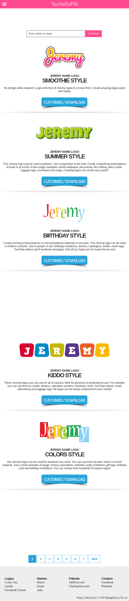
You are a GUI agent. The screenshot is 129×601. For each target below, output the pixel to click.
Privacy (80, 597)
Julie (40, 590)
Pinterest (106, 586)
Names (42, 578)
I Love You (11, 582)
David (40, 586)
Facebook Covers (15, 590)
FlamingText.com (79, 586)
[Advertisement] (65, 16)
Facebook (107, 582)
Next (94, 559)
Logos (9, 578)
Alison (41, 582)
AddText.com (77, 582)
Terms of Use (90, 597)
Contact (106, 578)
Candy (9, 586)
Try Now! (93, 33)
